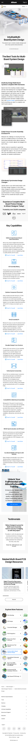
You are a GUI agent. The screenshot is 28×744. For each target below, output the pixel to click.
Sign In (25, 2)
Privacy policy (16, 733)
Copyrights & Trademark (7, 733)
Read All (14, 599)
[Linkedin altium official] (14, 728)
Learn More (20, 255)
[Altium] (14, 2)
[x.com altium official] (9, 728)
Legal (18, 737)
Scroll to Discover (14, 48)
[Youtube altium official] (19, 728)
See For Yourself (11, 255)
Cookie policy (23, 733)
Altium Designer (9, 686)
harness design (11, 100)
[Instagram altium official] (24, 728)
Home (2, 686)
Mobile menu (2, 2)
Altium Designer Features (6, 688)
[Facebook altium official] (4, 728)
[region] (14, 646)
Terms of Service (12, 737)
